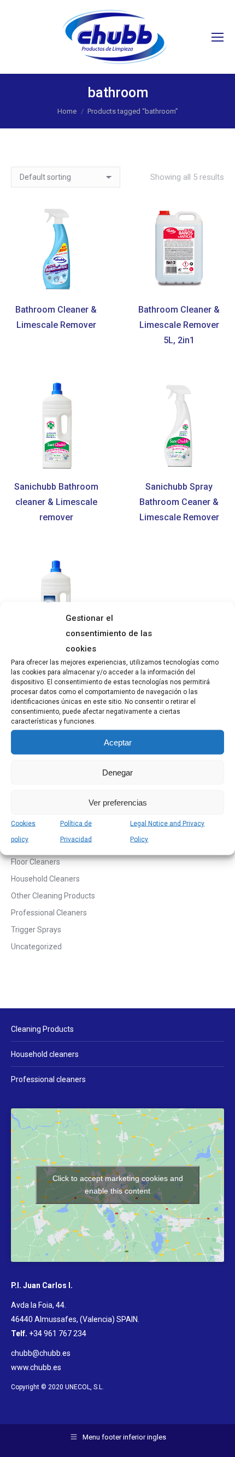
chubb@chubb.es (40, 1353)
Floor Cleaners (35, 861)
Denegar (117, 772)
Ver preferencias (118, 802)
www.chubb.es (36, 1367)
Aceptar (118, 742)
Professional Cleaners (49, 912)
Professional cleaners (48, 1079)
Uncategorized (36, 946)
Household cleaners (45, 1054)
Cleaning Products (42, 1029)
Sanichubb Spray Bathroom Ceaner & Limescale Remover (179, 501)
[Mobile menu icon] (217, 37)
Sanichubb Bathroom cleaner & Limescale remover (56, 501)
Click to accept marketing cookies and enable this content (117, 1184)
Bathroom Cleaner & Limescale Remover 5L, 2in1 (179, 324)
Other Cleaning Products (53, 895)
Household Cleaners (45, 878)
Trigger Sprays (36, 929)
